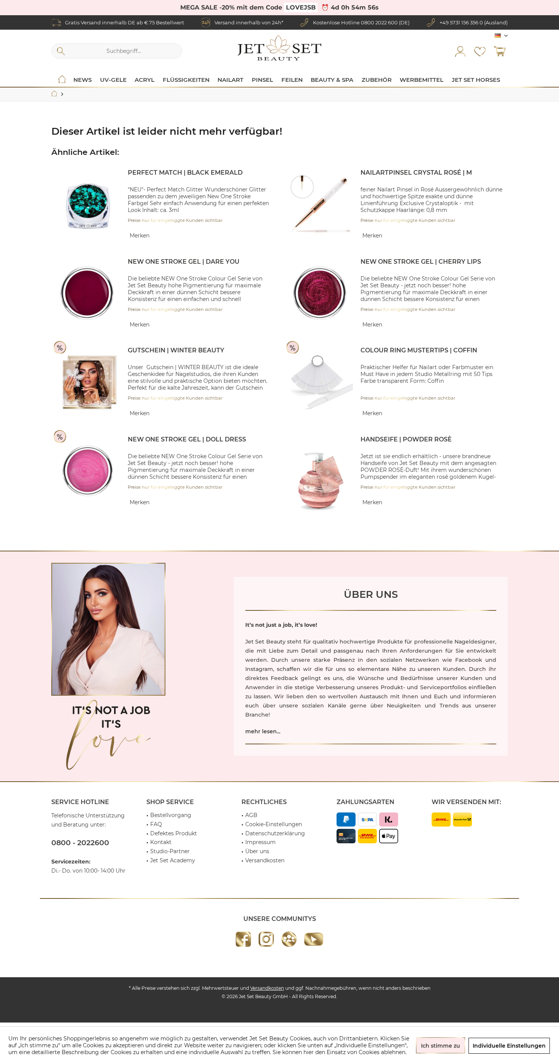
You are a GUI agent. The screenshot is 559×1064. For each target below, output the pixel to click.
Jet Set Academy (172, 860)
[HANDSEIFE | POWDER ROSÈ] (320, 481)
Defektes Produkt (173, 833)
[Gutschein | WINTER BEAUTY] (88, 382)
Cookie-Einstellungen (273, 824)
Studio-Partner (170, 851)
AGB (251, 815)
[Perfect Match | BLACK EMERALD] (88, 204)
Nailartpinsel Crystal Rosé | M (416, 172)
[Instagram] (266, 939)
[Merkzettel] (480, 51)
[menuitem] (500, 51)
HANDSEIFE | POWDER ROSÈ (406, 439)
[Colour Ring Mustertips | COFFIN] (320, 382)
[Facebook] (243, 939)
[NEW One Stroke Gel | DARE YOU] (88, 293)
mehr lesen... (262, 731)
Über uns (257, 851)
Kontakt (161, 842)
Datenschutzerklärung (275, 833)
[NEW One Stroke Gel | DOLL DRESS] (88, 471)
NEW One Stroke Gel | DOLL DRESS (187, 439)
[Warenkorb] (500, 51)
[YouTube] (313, 939)
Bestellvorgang (170, 815)
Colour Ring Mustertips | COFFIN (418, 350)
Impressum (260, 842)
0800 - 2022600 (80, 842)
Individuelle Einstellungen (509, 1045)
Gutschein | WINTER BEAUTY (176, 350)
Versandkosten (264, 860)
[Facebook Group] (289, 939)
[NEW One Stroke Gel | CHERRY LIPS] (320, 293)
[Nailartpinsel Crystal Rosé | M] (320, 204)
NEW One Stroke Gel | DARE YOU (184, 261)
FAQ (156, 824)
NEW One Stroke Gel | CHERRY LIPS (420, 261)
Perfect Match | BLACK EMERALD (185, 172)
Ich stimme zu (440, 1045)
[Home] (62, 80)
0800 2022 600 (379, 22)
